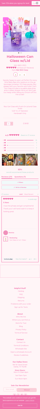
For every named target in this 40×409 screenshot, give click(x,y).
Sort (21, 194)
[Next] (36, 229)
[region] (20, 160)
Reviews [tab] (6, 177)
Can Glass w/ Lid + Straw (18, 240)
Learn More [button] (29, 400)
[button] (20, 67)
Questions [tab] (20, 177)
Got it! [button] (20, 405)
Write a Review (24, 187)
